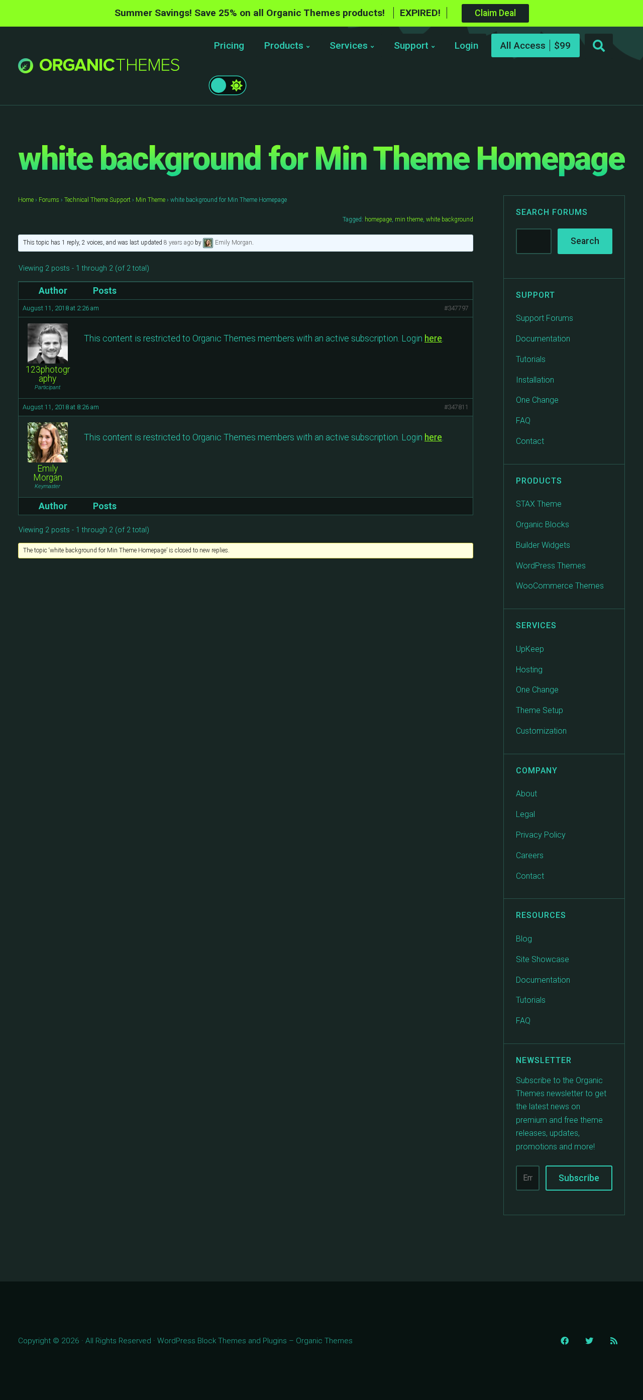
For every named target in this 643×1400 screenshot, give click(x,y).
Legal (525, 814)
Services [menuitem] (349, 45)
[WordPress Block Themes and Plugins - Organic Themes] (109, 68)
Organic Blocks (542, 524)
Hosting (529, 669)
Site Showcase (542, 959)
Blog (524, 939)
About (526, 793)
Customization (541, 731)
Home (26, 199)
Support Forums (544, 318)
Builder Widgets (543, 545)
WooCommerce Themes (560, 586)
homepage (378, 219)
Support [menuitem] (411, 45)
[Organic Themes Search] (599, 46)
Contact (530, 441)
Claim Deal (495, 13)
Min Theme (150, 199)
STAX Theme (539, 504)
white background (449, 219)
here (433, 338)
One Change (537, 400)
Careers (530, 855)
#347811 (456, 407)
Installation (535, 380)
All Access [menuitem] (523, 45)
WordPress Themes (551, 565)
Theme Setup (539, 710)
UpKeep (530, 649)
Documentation (543, 338)
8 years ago (178, 242)
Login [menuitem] (466, 45)
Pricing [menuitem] (229, 45)
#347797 (456, 308)
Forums (49, 199)
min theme (409, 219)
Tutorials (531, 359)
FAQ (523, 420)
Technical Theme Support (97, 199)
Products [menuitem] (283, 45)
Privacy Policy (541, 835)
